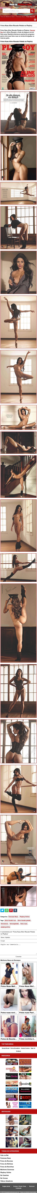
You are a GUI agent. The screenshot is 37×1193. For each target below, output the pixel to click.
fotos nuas (23, 924)
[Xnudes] (25, 1100)
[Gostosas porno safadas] (12, 1107)
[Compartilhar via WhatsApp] (7, 910)
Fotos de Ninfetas (6, 1164)
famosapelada (14, 924)
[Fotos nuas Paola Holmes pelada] (28, 1000)
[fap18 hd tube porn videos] (12, 1064)
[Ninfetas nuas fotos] (12, 1147)
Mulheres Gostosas (7, 1169)
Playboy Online (24, 917)
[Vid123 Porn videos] (12, 1086)
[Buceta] (25, 1107)
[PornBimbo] (12, 1079)
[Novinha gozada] (12, 1072)
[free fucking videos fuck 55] (25, 1079)
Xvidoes (18, 1051)
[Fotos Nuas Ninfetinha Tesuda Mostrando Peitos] (28, 973)
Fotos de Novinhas (7, 1167)
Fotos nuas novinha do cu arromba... (17, 1012)
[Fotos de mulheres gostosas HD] (12, 1124)
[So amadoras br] (25, 1086)
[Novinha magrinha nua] (25, 1124)
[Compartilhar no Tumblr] (15, 910)
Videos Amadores (6, 1181)
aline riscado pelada (24, 920)
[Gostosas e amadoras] (12, 1093)
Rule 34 (33, 1048)
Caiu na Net (4, 1155)
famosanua (4, 924)
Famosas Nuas (20, 17)
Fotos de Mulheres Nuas (8, 17)
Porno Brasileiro (15, 1048)
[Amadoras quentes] (25, 1064)
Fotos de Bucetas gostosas (13, 1039)
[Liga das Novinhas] (25, 1072)
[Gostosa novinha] (12, 1100)
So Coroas (4, 1178)
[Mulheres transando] (25, 1093)
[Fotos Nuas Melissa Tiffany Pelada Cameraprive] (9, 973)
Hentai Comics (25, 1048)
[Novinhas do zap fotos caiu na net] (25, 1136)
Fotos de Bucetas (6, 1161)
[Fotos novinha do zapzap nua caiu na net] (28, 1026)
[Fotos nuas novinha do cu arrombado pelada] (9, 1000)
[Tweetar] (2, 910)
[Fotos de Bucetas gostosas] (9, 1026)
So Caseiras (4, 1175)
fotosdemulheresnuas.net (12, 1192)
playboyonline (5, 927)
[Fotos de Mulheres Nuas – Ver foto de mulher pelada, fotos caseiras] (18, 6)
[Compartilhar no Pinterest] (11, 910)
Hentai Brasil (5, 1048)
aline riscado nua (10, 920)
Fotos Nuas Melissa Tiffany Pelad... (16, 986)
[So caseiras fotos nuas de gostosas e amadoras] (12, 1136)
